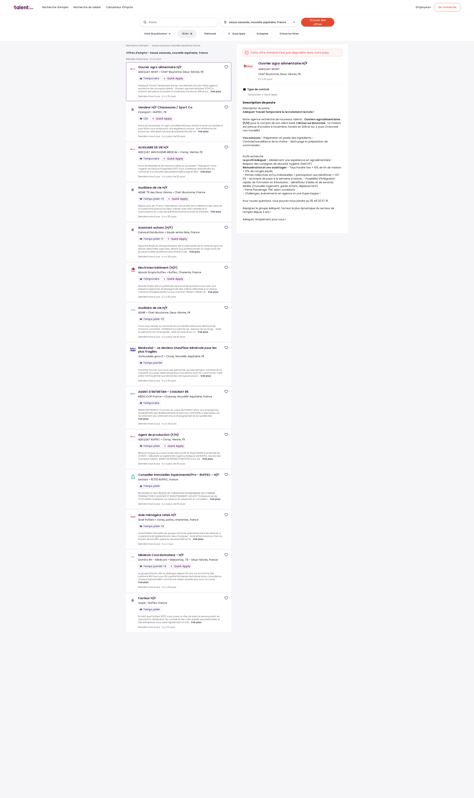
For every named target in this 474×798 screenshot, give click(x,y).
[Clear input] (294, 22)
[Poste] (179, 22)
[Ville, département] (256, 22)
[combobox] (182, 22)
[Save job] (226, 67)
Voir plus (216, 91)
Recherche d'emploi (137, 45)
